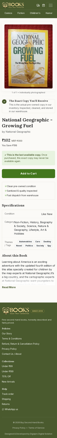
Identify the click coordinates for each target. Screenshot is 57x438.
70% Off (6, 376)
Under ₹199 (7, 371)
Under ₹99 (7, 366)
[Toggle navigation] (50, 5)
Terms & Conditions (12, 338)
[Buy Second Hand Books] (13, 5)
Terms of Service (36, 428)
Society (40, 245)
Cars (37, 241)
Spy (49, 245)
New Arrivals (8, 381)
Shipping (6, 399)
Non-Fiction (21, 222)
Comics (8, 13)
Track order (8, 394)
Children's (35, 13)
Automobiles (25, 241)
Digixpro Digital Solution (41, 434)
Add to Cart (28, 173)
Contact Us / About (11, 354)
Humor (49, 13)
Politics (29, 245)
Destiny (47, 241)
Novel (19, 245)
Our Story (7, 333)
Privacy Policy (9, 349)
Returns (6, 404)
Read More (9, 287)
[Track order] (38, 5)
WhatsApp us (11, 409)
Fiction (21, 13)
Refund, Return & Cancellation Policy (20, 344)
